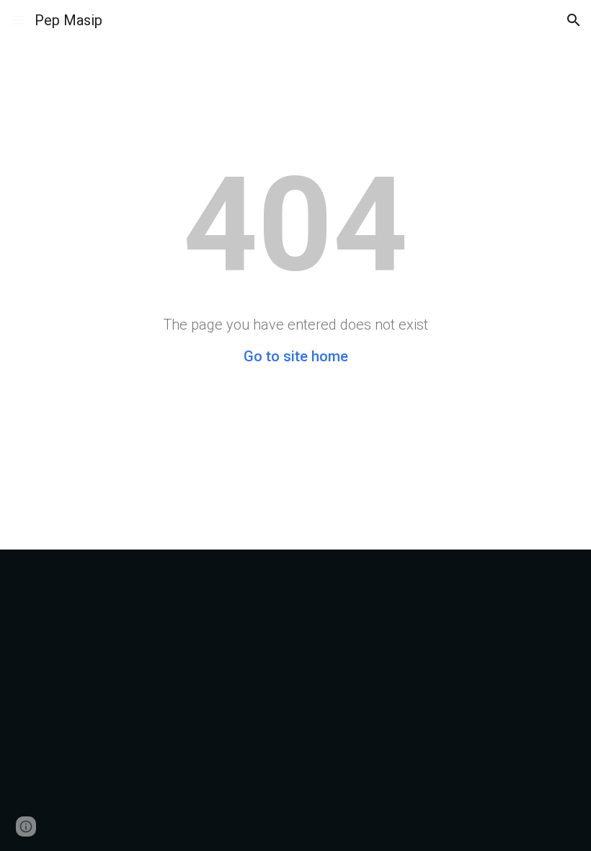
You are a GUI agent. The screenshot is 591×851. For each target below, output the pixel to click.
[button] (17, 20)
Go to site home (296, 356)
